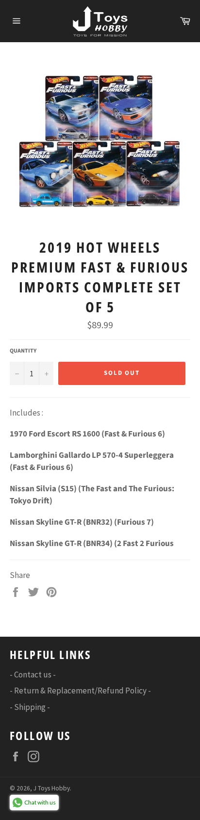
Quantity (23, 351)
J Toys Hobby (51, 788)
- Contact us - (33, 674)
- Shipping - (30, 707)
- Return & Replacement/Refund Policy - (80, 690)
